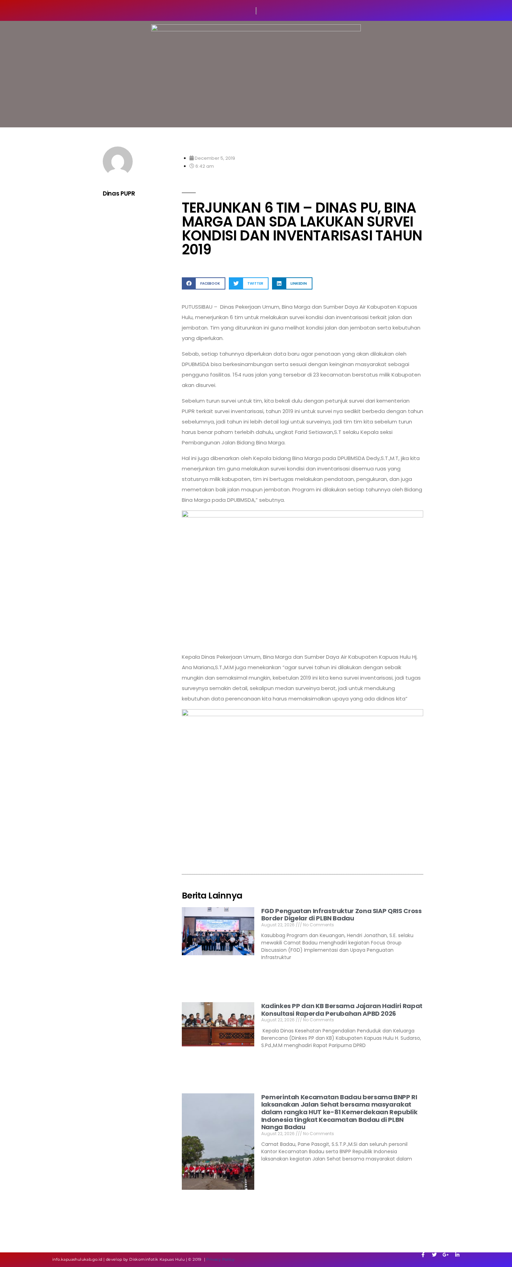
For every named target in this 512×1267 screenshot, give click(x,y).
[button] (203, 283)
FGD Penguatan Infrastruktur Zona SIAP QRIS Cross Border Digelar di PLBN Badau (341, 914)
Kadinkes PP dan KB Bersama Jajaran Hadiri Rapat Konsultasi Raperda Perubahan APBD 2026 (341, 1009)
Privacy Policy (220, 1259)
